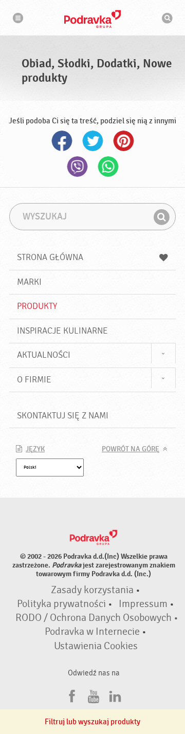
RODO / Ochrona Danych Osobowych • (96, 617)
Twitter (92, 141)
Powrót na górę (130, 449)
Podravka (92, 19)
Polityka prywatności (61, 604)
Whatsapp (108, 166)
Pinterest (123, 141)
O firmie (34, 379)
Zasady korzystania (92, 590)
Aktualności (43, 355)
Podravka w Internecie (92, 631)
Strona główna (50, 257)
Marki (29, 282)
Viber (77, 166)
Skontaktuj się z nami (62, 415)
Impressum (143, 604)
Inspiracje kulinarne (62, 331)
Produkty (37, 306)
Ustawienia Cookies (96, 646)
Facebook (61, 141)
